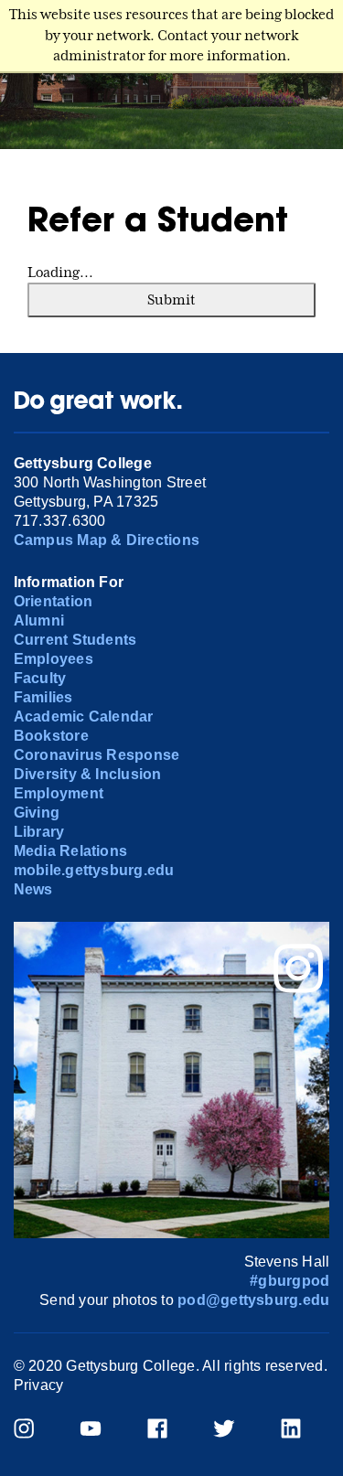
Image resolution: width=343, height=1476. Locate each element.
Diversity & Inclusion (88, 774)
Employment (58, 793)
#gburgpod (289, 1281)
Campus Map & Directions (107, 540)
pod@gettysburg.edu (253, 1300)
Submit (171, 300)
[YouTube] (102, 1430)
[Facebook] (168, 1430)
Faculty (40, 678)
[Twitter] (235, 1430)
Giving (36, 812)
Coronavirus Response (97, 755)
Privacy (39, 1385)
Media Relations (71, 851)
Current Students (75, 639)
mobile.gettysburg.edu (94, 870)
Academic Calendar (84, 716)
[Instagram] (35, 1430)
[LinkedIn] (302, 1430)
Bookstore (51, 735)
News (33, 889)
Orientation (53, 601)
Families (43, 697)
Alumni (39, 620)
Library (39, 832)
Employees (53, 659)
